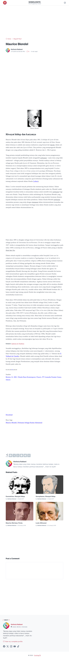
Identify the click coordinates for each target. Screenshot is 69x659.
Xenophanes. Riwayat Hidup (45, 496)
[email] (29, 455)
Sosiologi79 (34, 2)
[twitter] (14, 455)
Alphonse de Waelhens (17, 343)
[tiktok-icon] (18, 646)
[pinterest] (25, 455)
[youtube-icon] (15, 646)
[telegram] (21, 455)
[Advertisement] (34, 21)
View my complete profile (13, 641)
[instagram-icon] (11, 646)
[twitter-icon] (8, 646)
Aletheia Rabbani (17, 624)
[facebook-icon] (4, 646)
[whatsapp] (17, 455)
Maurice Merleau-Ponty (14, 523)
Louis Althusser (41, 523)
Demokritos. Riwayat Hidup (15, 496)
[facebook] (10, 455)
